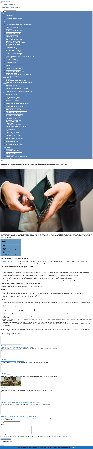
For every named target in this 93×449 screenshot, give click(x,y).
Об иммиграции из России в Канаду (14, 68)
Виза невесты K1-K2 (10, 47)
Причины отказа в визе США (12, 38)
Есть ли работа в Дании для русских (14, 115)
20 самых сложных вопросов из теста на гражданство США (20, 56)
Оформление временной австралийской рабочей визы (19, 91)
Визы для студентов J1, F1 (12, 61)
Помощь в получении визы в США (14, 39)
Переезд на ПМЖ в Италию (12, 141)
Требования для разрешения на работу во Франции (18, 130)
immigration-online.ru (9, 4)
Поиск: (2, 9)
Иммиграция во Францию (12, 127)
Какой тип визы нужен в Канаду (13, 70)
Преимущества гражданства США (14, 53)
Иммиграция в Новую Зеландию (13, 158)
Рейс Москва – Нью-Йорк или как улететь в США (17, 42)
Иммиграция (6, 16)
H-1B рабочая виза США (11, 48)
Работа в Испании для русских (13, 108)
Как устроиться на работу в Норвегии (14, 114)
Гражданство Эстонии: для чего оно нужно (16, 126)
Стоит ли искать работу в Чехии (13, 135)
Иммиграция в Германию (12, 94)
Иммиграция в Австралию (12, 85)
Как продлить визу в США (12, 35)
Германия (5, 92)
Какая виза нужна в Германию (13, 97)
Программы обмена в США (12, 59)
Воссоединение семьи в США (13, 41)
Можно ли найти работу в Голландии (14, 106)
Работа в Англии (9, 79)
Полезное (22, 168)
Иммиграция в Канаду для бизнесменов (15, 76)
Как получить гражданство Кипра (14, 143)
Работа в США (9, 29)
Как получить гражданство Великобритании (16, 80)
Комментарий (4, 434)
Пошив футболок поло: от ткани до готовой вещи (12, 361)
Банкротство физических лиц (7, 261)
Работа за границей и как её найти (14, 18)
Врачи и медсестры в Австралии (13, 89)
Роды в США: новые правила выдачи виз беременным (19, 24)
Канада (4, 67)
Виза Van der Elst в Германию (12, 100)
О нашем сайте (9, 15)
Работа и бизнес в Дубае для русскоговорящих (17, 156)
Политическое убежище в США (13, 44)
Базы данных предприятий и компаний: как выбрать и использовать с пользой (19, 416)
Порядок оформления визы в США (14, 33)
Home (2, 160)
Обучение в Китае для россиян (13, 150)
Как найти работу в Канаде (12, 73)
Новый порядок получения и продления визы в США (18, 26)
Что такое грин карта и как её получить (15, 50)
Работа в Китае (9, 149)
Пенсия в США (9, 45)
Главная (5, 13)
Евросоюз (5, 105)
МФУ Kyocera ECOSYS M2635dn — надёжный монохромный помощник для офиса (20, 375)
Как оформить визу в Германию (13, 98)
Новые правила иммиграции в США (14, 23)
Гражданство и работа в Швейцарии (14, 138)
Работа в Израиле (10, 155)
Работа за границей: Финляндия (13, 112)
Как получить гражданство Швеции (14, 144)
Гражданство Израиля (11, 153)
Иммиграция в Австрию (11, 136)
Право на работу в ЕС (11, 146)
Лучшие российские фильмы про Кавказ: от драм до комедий (15, 388)
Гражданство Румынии (11, 118)
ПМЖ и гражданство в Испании (13, 109)
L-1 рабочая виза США (11, 62)
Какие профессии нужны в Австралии (15, 86)
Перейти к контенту (5, 1)
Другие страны (6, 147)
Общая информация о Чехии (12, 132)
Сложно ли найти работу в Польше (14, 121)
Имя (2, 422)
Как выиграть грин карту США (13, 51)
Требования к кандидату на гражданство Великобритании (19, 82)
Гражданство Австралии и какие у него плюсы (17, 88)
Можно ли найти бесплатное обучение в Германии (17, 103)
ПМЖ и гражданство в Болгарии (13, 117)
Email (2, 424)
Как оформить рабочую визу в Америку (15, 30)
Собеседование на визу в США (13, 36)
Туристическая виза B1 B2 (12, 27)
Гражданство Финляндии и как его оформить (16, 111)
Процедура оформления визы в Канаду (15, 71)
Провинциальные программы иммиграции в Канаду (18, 74)
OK (73, 447)
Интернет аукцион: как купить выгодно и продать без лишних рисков (17, 347)
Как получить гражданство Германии (14, 102)
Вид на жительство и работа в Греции (14, 124)
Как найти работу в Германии (12, 95)
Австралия (5, 83)
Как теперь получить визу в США (13, 32)
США (4, 21)
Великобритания (7, 77)
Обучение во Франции (11, 129)
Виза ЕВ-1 (8, 65)
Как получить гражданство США (13, 54)
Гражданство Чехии (10, 133)
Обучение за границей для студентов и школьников (18, 20)
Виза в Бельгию (9, 123)
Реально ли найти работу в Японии (14, 152)
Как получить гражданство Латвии (14, 120)
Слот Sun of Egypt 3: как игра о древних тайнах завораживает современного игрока (20, 402)
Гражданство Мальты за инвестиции (14, 140)
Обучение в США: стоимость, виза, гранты (15, 57)
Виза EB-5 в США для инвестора (13, 64)
